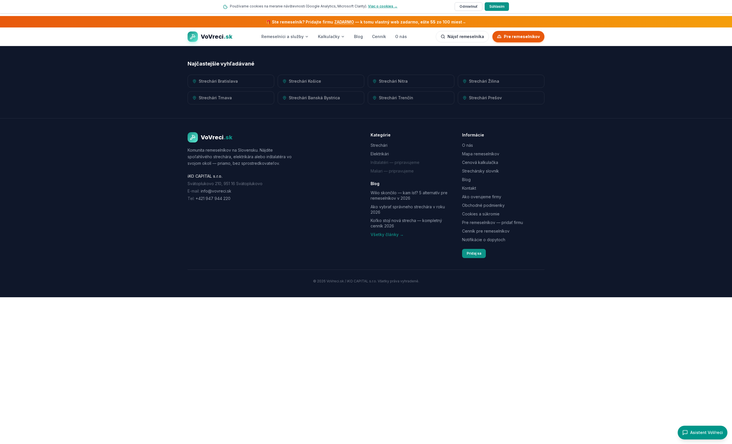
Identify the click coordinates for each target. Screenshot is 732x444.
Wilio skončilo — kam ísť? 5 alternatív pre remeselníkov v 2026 (409, 195)
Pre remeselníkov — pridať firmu (492, 222)
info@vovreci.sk (216, 191)
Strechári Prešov (485, 97)
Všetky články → (387, 234)
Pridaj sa (474, 253)
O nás (401, 36)
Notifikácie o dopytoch (483, 239)
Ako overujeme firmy (481, 196)
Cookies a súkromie (481, 213)
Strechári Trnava (215, 97)
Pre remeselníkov (522, 36)
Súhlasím (496, 6)
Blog (358, 36)
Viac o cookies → (382, 6)
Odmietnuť (469, 6)
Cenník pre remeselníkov (486, 231)
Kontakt (469, 188)
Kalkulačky (329, 36)
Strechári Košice (305, 81)
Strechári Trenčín (396, 97)
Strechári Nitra (393, 81)
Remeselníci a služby (282, 36)
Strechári (379, 145)
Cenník (379, 36)
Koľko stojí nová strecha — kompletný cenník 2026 (406, 223)
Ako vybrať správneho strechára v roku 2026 (408, 209)
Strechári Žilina (484, 81)
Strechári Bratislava (218, 81)
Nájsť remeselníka (465, 36)
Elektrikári (380, 153)
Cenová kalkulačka (480, 162)
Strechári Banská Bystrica (314, 97)
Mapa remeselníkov (480, 153)
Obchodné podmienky (483, 205)
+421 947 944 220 (213, 198)
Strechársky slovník (480, 171)
